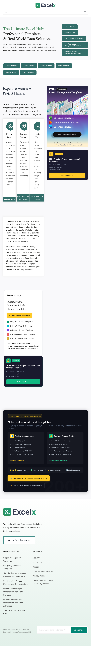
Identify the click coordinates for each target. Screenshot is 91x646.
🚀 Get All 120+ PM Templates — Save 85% (28, 478)
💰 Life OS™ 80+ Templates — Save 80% (26, 485)
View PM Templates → (18, 460)
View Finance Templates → (59, 460)
